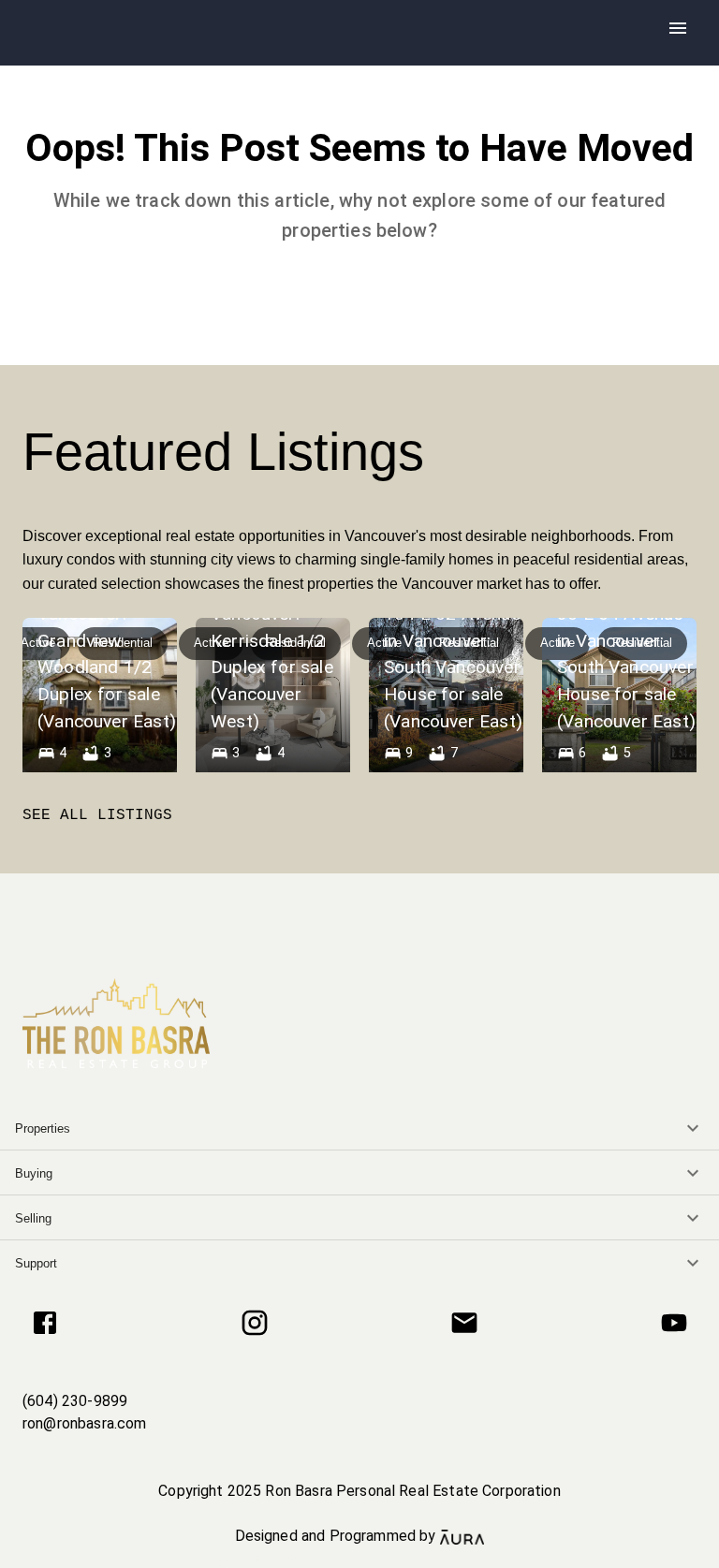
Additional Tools (359, 1557)
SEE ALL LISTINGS (97, 815)
